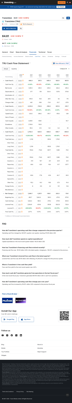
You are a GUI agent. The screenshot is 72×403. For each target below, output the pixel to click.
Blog (2, 344)
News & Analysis (21, 52)
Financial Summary (7, 56)
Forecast (64, 56)
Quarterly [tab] (14, 69)
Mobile (3, 348)
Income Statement (18, 56)
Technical (41, 52)
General (5, 52)
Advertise (40, 348)
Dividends (50, 56)
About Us (40, 344)
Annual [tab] (6, 69)
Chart (12, 52)
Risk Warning (30, 391)
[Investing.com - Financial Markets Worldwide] (10, 2)
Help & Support (41, 351)
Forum (49, 52)
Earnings (57, 56)
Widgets (3, 355)
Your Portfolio (5, 351)
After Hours (7, 46)
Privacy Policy (20, 391)
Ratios (44, 56)
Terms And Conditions (8, 391)
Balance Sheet (29, 56)
